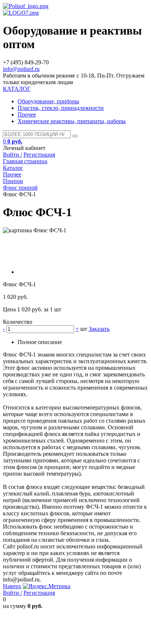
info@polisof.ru (21, 69)
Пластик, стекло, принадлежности (61, 108)
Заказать (99, 329)
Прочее (27, 114)
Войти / (12, 154)
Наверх (12, 586)
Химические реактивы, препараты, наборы (72, 121)
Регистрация (39, 154)
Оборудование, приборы (48, 101)
